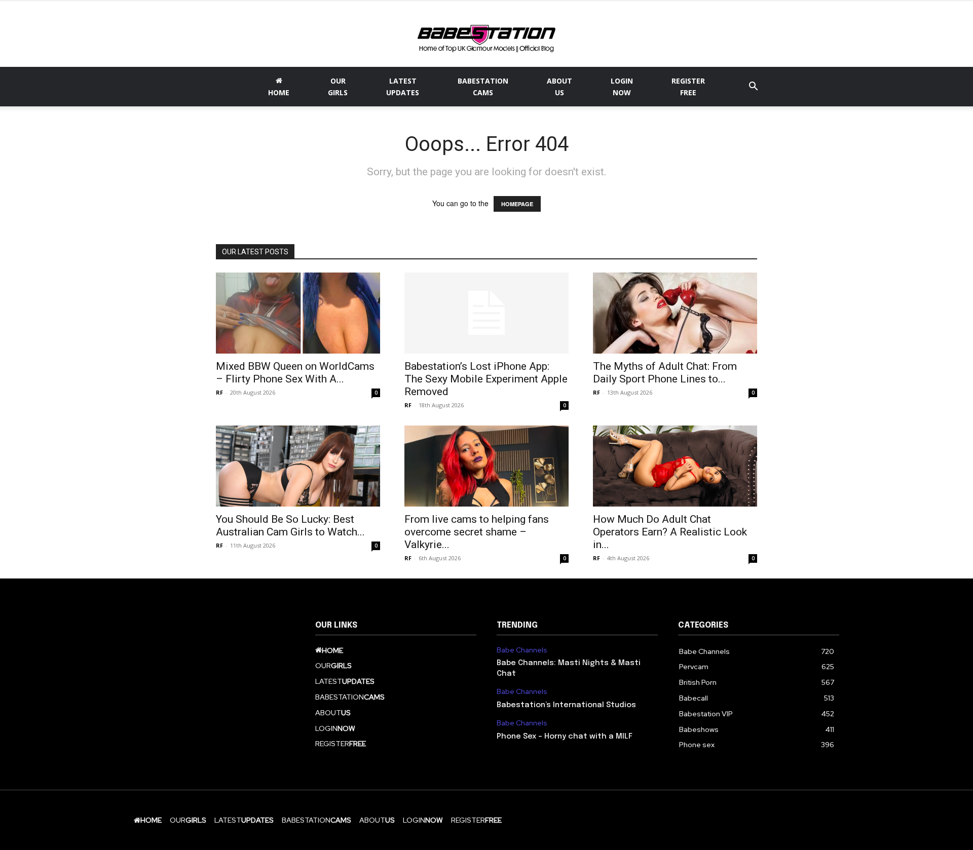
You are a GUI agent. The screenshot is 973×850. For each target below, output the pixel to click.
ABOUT (559, 86)
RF (219, 392)
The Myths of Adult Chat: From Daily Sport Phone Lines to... (665, 372)
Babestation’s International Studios (566, 705)
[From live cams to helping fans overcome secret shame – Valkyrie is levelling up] (486, 466)
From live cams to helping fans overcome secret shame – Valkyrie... (476, 532)
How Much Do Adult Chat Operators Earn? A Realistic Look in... (670, 532)
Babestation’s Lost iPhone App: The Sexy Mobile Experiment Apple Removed (486, 379)
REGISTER (688, 86)
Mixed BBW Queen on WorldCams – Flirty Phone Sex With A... (295, 372)
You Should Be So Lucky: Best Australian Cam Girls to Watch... (290, 525)
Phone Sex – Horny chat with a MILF (564, 736)
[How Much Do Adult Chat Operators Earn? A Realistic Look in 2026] (675, 466)
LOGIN (622, 86)
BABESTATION (483, 86)
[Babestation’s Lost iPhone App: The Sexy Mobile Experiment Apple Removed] (486, 313)
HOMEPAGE (517, 204)
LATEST (402, 86)
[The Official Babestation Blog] (486, 35)
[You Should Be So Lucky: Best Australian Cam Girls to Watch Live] (298, 466)
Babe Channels (522, 650)
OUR (338, 86)
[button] (753, 87)
